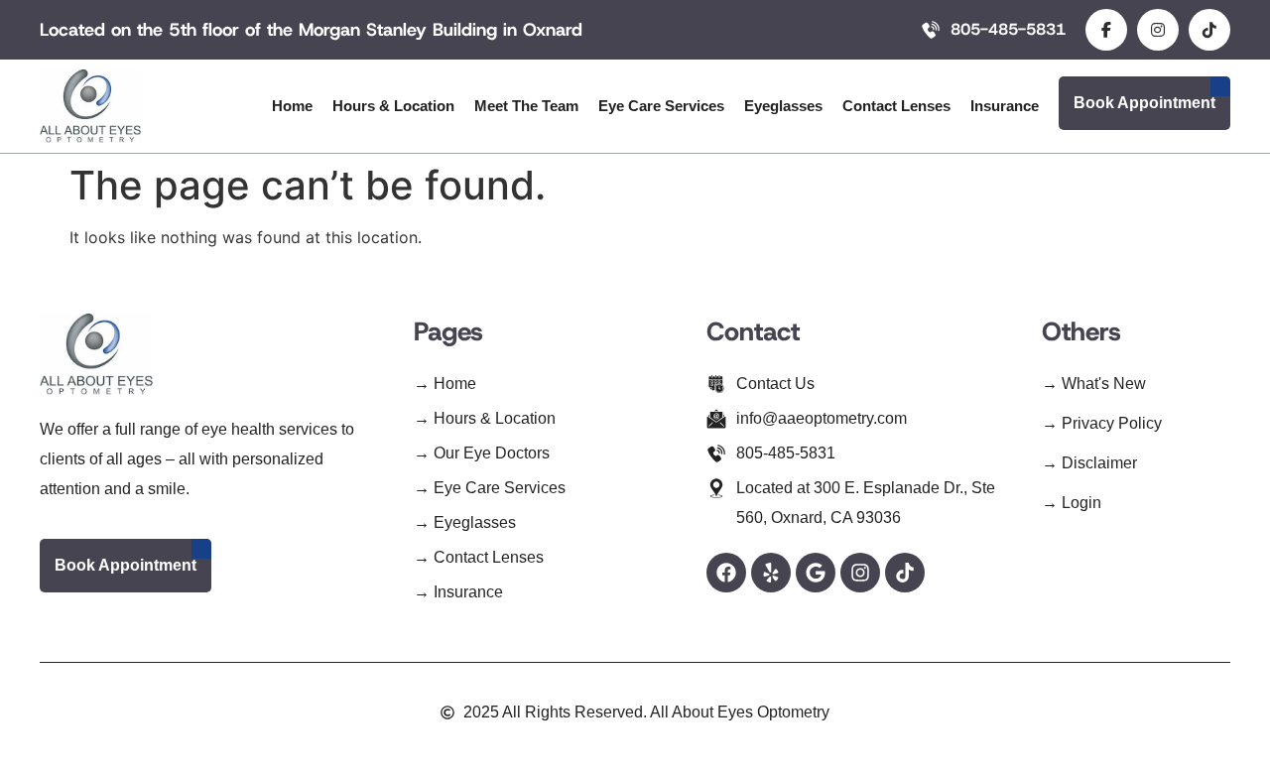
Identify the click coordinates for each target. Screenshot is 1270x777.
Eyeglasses (783, 105)
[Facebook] (726, 572)
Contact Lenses (896, 105)
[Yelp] (771, 572)
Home (292, 105)
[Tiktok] (905, 572)
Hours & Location (393, 105)
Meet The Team (526, 105)
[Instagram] (860, 572)
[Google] (815, 572)
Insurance (1004, 105)
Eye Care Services (661, 105)
